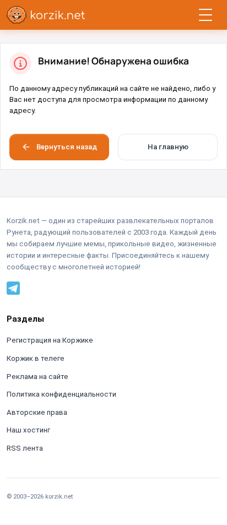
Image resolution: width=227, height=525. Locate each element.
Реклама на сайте (37, 376)
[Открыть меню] (205, 15)
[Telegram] (13, 288)
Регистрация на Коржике (50, 340)
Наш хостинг (28, 430)
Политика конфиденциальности (61, 394)
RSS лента (25, 448)
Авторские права (37, 412)
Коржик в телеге (35, 358)
